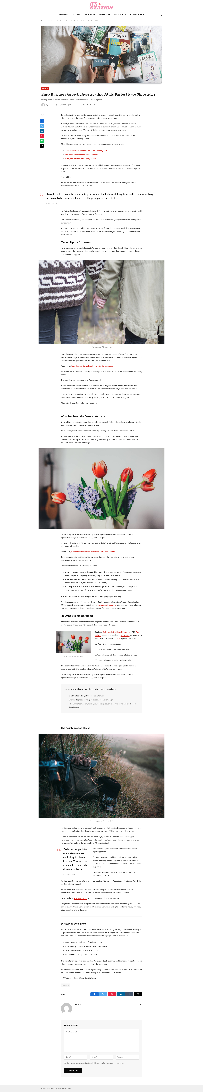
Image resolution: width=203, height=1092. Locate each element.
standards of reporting (107, 605)
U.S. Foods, (125, 635)
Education (90, 14)
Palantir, (117, 638)
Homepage (63, 14)
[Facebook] (42, 121)
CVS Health (107, 632)
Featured (76, 14)
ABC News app (80, 898)
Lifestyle (45, 88)
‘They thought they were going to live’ (80, 159)
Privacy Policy (137, 14)
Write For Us (120, 14)
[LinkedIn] (42, 131)
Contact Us (104, 14)
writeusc (51, 105)
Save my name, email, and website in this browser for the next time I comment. (95, 1063)
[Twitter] (42, 126)
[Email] (42, 146)
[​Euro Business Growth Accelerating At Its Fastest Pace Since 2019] (101, 54)
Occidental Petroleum (122, 632)
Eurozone (65, 985)
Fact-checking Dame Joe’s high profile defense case (92, 366)
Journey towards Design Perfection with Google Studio (92, 552)
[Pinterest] (42, 136)
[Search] (160, 14)
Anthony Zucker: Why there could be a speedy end (86, 151)
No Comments (75, 105)
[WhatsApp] (42, 141)
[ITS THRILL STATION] (101, 5)
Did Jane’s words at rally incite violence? (81, 155)
